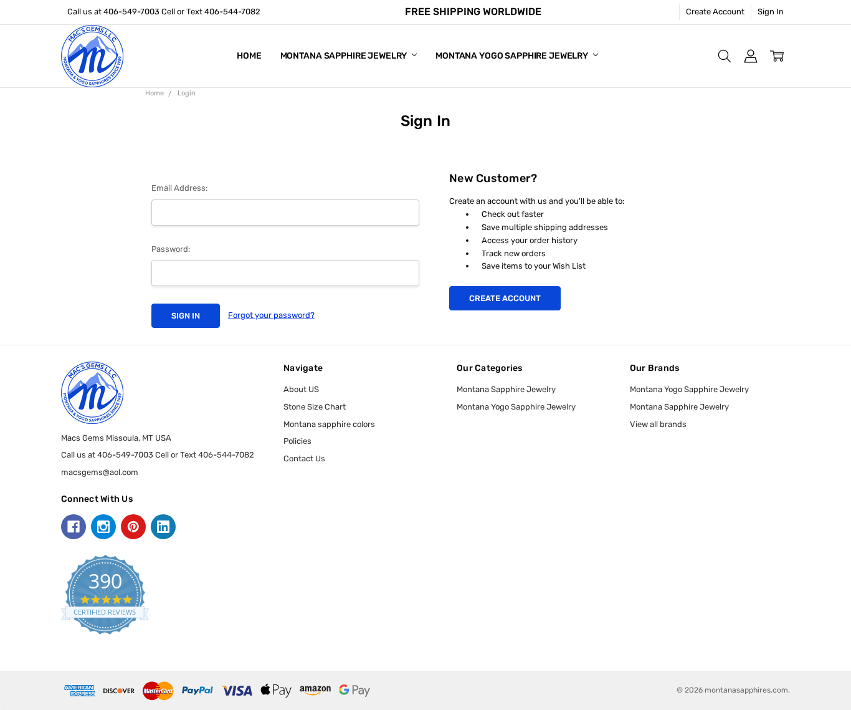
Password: (170, 249)
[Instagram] (103, 526)
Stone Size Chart (314, 406)
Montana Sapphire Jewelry (344, 55)
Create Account (715, 11)
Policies (297, 441)
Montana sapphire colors (329, 424)
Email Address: (179, 188)
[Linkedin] (163, 526)
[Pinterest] (133, 526)
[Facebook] (73, 526)
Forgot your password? (271, 315)
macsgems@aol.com (99, 472)
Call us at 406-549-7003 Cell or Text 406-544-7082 (163, 11)
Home (249, 55)
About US (301, 389)
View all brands (658, 424)
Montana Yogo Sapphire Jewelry (512, 55)
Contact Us (304, 458)
